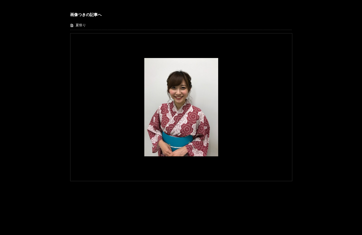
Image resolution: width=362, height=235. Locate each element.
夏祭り (81, 25)
